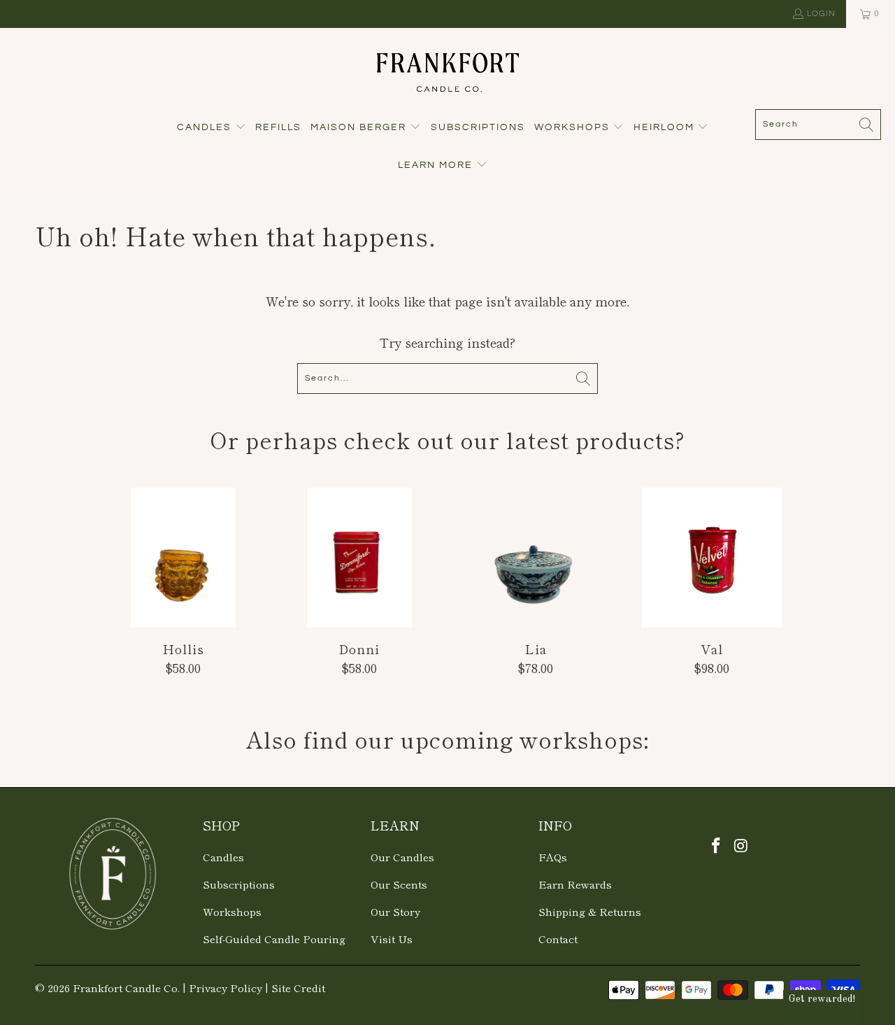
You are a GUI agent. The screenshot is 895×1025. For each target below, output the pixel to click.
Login (821, 13)
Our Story (395, 911)
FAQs (552, 856)
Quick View (183, 589)
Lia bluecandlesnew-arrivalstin (535, 558)
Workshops (232, 911)
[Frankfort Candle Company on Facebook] (716, 845)
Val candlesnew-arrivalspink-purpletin (711, 558)
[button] (211, 128)
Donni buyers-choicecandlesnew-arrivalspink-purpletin (359, 558)
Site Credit (298, 987)
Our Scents (399, 884)
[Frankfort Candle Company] (448, 72)
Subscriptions (239, 884)
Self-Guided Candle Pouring (274, 938)
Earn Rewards (575, 884)
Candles (223, 856)
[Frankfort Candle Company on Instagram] (741, 845)
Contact (558, 938)
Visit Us (392, 938)
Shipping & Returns (589, 911)
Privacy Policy (225, 987)
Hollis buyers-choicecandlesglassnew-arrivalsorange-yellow (183, 558)
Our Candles (402, 856)
